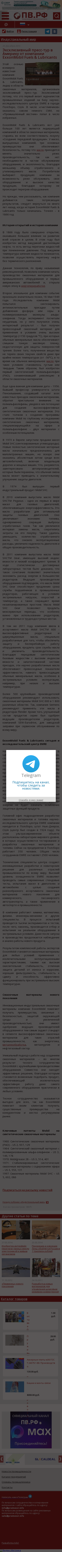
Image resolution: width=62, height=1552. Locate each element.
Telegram (31, 775)
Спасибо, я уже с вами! (31, 800)
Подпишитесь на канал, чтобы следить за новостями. (31, 785)
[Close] (56, 750)
